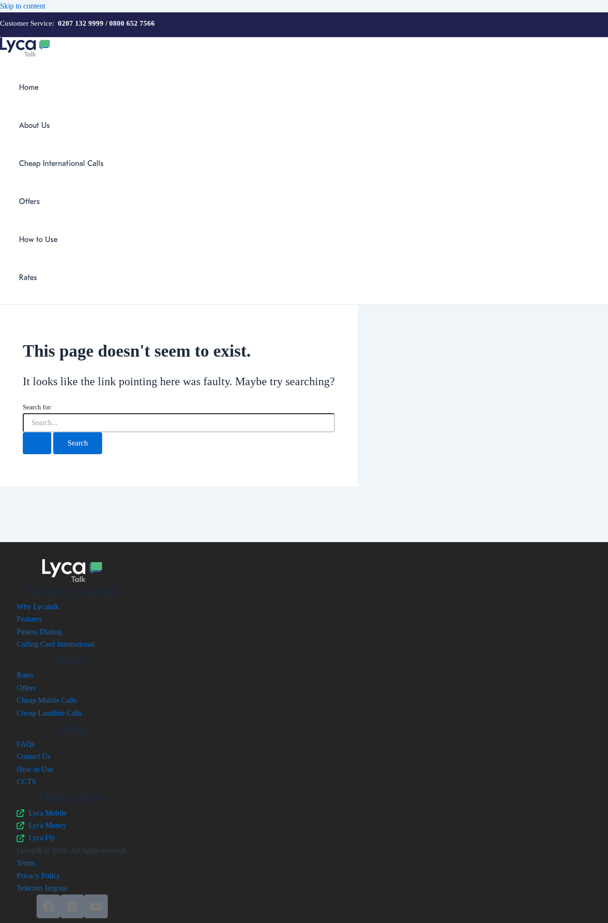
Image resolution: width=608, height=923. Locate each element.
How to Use (38, 239)
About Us (34, 125)
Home (28, 87)
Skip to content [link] (22, 6)
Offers (29, 201)
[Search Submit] (37, 443)
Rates (28, 277)
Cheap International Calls (61, 163)
